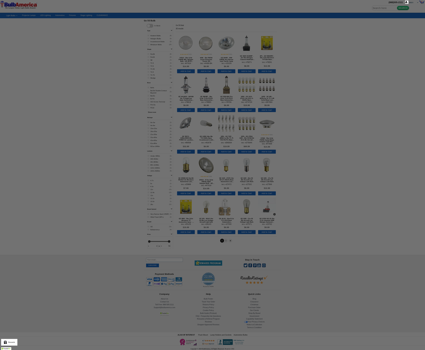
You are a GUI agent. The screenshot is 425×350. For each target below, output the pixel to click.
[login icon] (406, 2)
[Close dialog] (235, 150)
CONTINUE (212, 192)
